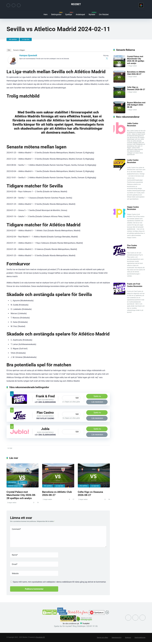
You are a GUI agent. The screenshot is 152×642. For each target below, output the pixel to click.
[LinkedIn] (19, 5)
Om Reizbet (104, 14)
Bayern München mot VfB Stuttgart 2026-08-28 (136, 104)
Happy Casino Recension (133, 208)
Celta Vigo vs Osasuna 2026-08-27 (90, 493)
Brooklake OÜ (40, 637)
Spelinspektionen (140, 637)
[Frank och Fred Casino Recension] (19, 403)
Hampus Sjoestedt (28, 55)
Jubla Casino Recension (132, 124)
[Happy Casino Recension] (119, 217)
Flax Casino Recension (132, 246)
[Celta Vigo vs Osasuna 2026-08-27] (94, 475)
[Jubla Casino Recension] (19, 433)
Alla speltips (13, 39)
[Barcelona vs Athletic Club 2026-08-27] (58, 475)
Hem (46, 14)
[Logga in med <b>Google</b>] (141, 5)
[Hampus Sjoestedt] (12, 64)
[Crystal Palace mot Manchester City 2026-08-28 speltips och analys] (23, 475)
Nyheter (92, 14)
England (23, 482)
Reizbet (76, 4)
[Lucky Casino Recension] (119, 170)
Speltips (68, 14)
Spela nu (97, 396)
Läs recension (97, 402)
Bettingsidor (56, 14)
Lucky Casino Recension (132, 161)
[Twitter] (8, 5)
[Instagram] (13, 5)
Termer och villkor (102, 637)
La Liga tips (25, 39)
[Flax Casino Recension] (19, 419)
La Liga (9, 448)
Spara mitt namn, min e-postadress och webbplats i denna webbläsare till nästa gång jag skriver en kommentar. (59, 582)
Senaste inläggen (19, 50)
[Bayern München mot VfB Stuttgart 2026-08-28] (119, 113)
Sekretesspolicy (116, 637)
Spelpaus (128, 637)
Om (9, 50)
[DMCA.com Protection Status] (50, 614)
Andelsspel (80, 14)
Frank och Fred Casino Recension (134, 285)
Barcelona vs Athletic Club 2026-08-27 (136, 73)
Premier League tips (14, 486)
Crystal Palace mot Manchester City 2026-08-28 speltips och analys (21, 495)
